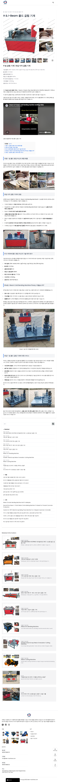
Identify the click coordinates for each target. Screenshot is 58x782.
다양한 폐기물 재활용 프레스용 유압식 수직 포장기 (16, 483)
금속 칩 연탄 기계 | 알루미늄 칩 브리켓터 (13, 492)
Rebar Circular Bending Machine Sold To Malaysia (16, 502)
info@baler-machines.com (9, 758)
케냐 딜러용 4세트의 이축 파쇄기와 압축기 (14, 521)
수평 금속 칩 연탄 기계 (9, 489)
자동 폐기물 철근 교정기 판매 (10, 437)
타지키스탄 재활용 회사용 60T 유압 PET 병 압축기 (16, 519)
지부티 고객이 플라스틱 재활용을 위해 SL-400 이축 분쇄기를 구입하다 (21, 516)
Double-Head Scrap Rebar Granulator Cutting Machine (18, 457)
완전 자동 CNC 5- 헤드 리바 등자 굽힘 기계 (14, 445)
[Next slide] (52, 38)
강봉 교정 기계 (25, 411)
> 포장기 (32, 731)
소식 (4, 464)
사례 (4, 468)
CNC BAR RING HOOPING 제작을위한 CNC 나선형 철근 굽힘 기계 (20, 433)
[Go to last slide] (5, 38)
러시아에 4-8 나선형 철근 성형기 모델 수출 (14, 469)
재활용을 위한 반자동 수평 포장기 (11, 486)
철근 (47, 413)
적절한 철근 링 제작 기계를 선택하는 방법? (14, 465)
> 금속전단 (32, 736)
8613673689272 (6, 752)
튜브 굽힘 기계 (33, 411)
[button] (11, 60)
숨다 (10, 143)
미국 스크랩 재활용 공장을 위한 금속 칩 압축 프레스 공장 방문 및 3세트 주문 (22, 513)
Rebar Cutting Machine (9, 461)
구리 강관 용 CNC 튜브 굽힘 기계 (11, 441)
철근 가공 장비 (8, 12)
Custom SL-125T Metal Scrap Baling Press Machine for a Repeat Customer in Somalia (27, 510)
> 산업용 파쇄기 (33, 734)
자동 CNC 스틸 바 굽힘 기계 (10, 449)
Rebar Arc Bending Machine (11, 453)
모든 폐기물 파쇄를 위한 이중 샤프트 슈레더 (14, 477)
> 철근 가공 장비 (33, 738)
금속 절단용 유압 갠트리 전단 (10, 495)
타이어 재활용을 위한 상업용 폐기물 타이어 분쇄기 (16, 480)
